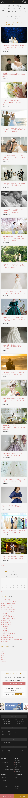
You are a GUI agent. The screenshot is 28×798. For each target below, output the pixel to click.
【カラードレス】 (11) (7, 605)
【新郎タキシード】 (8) (7, 624)
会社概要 (17, 786)
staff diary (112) (6, 600)
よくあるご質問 (5, 786)
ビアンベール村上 (6, 723)
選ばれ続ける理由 (5, 762)
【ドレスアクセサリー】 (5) (8, 607)
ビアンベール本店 (6, 719)
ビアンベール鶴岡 (14, 5)
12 (10, 583)
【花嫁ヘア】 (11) (6, 636)
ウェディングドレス (19, 764)
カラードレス (18, 766)
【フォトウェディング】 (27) (8, 609)
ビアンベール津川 (6, 721)
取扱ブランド (18, 762)
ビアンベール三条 (19, 733)
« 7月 (2, 591)
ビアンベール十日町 (6, 733)
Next (25, 706)
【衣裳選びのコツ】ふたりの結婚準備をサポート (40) (14, 639)
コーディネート (5, 788)
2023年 (4, 655)
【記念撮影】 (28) (6, 641)
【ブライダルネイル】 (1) (8, 611)
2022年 (4, 657)
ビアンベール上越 (6, 742)
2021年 (3, 659)
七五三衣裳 (4, 778)
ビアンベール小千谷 (19, 731)
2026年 (4, 650)
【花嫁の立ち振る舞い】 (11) (8, 634)
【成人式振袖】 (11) (6, 622)
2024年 (4, 653)
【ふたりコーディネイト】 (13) (9, 601)
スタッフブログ (5, 766)
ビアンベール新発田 (19, 721)
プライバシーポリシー (19, 788)
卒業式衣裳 (4, 780)
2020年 (4, 661)
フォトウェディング (19, 777)
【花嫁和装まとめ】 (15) (7, 637)
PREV (3, 565)
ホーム (3, 760)
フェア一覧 (4, 764)
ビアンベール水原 (19, 723)
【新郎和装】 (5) (6, 626)
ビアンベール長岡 (6, 731)
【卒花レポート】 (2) (7, 620)
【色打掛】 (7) (5, 632)
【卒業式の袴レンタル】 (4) (8, 618)
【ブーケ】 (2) (5, 613)
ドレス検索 (17, 760)
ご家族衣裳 (17, 771)
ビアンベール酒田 (6, 750)
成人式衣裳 (4, 777)
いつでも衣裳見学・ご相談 (14, 684)
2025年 (4, 652)
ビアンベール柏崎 (6, 734)
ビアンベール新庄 (19, 750)
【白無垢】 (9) (5, 628)
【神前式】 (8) (5, 630)
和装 (16, 767)
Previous (2, 706)
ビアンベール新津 (19, 719)
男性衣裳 (17, 769)
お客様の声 (4, 767)
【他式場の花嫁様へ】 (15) (8, 617)
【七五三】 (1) (5, 615)
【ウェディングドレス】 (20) (8, 603)
